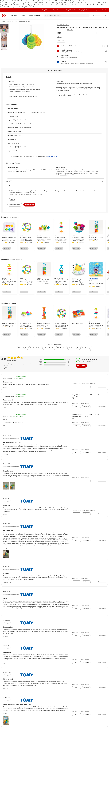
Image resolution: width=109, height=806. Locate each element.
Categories (13, 15)
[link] (61, 30)
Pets (35, 3)
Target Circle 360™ (71, 10)
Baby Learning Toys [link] (22, 347)
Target (3, 21)
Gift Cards (14, 5)
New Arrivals (52, 5)
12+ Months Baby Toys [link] (74, 347)
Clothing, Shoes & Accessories (41, 1)
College (23, 1)
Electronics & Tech (75, 3)
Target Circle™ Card (58, 10)
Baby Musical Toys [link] (61, 347)
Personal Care (18, 3)
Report (41, 194)
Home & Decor (55, 1)
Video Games (85, 3)
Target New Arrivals (6, 1)
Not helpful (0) (35, 194)
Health (38, 3)
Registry (14, 7)
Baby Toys (14, 21)
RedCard (19, 7)
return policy (63, 175)
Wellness (43, 3)
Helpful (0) (28, 194)
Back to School (16, 1)
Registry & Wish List (84, 10)
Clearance (45, 5)
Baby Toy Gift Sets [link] (86, 347)
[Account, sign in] (97, 15)
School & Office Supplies (53, 3)
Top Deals (72, 5)
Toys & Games (65, 3)
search (87, 16)
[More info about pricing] (95, 33)
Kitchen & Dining (65, 1)
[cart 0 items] (105, 15)
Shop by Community (23, 5)
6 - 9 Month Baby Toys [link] (35, 347)
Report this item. (52, 156)
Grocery (85, 1)
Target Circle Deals (81, 5)
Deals (40, 5)
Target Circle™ (46, 10)
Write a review (81, 366)
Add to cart (60, 41)
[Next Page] (107, 235)
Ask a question (29, 204)
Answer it (12, 199)
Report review (102, 387)
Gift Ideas (8, 5)
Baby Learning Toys (24, 21)
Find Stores (33, 7)
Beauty (11, 3)
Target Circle (26, 7)
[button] (61, 30)
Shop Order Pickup (99, 5)
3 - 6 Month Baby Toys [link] (49, 347)
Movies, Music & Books (96, 3)
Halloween (29, 1)
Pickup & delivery (34, 15)
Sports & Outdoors (28, 3)
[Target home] (4, 15)
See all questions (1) (15, 204)
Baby (7, 3)
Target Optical (34, 5)
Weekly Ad (90, 5)
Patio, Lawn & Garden (76, 1)
